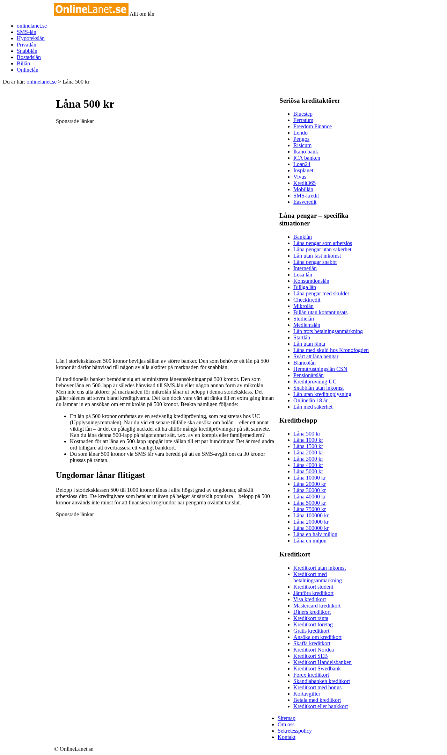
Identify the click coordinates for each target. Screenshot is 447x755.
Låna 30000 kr (309, 490)
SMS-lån (26, 32)
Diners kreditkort (312, 612)
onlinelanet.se (32, 26)
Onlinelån (27, 70)
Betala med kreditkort (317, 700)
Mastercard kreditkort (316, 606)
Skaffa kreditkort (311, 643)
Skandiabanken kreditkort (321, 681)
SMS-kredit (306, 196)
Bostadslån (29, 57)
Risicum (302, 145)
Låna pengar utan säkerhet (322, 249)
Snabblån (27, 51)
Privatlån (26, 45)
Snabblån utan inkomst (318, 388)
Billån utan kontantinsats (320, 312)
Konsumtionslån (311, 281)
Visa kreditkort (309, 599)
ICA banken (306, 158)
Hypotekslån (31, 38)
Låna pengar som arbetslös (322, 243)
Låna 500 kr (306, 434)
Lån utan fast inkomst (317, 256)
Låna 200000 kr (311, 522)
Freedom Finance (312, 126)
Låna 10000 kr (309, 478)
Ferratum (303, 120)
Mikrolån (303, 306)
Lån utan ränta (309, 344)
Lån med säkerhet (312, 407)
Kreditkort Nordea (313, 650)
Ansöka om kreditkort (317, 637)
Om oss (286, 724)
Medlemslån (306, 325)
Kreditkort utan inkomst (319, 568)
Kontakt (286, 737)
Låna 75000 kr (309, 509)
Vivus (299, 177)
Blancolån (304, 363)
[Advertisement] (108, 235)
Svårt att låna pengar (315, 356)
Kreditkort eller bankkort (320, 706)
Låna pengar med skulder (321, 293)
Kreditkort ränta (310, 618)
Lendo (300, 133)
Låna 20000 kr (309, 484)
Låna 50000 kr (309, 503)
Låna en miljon (310, 541)
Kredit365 (304, 183)
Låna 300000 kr (311, 528)
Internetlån (305, 268)
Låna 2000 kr (308, 452)
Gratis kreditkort (311, 631)
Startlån (301, 337)
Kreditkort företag (313, 624)
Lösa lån (302, 275)
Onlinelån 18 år (310, 400)
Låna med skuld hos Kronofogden (331, 350)
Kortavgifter (306, 694)
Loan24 (301, 164)
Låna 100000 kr (311, 515)
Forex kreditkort (311, 675)
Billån (23, 63)
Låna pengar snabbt (315, 262)
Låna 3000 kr (308, 459)
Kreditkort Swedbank (317, 668)
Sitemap (286, 718)
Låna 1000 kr (308, 440)
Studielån (303, 319)
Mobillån (303, 189)
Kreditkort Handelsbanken (322, 662)
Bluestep (303, 114)
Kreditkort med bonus (317, 687)
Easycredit (304, 202)
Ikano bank (305, 151)
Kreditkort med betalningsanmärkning (317, 577)
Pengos (301, 139)
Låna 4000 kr (308, 465)
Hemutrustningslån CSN (320, 369)
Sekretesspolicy (295, 731)
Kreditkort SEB (310, 656)
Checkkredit (306, 300)
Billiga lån (304, 287)
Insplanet (303, 170)
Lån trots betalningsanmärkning (328, 331)
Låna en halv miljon (315, 534)
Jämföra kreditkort (313, 593)
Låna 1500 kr (308, 446)
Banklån (302, 237)
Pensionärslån (308, 375)
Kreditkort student (313, 587)
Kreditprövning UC (315, 381)
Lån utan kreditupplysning (322, 394)
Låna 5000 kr (308, 471)
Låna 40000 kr (309, 496)
